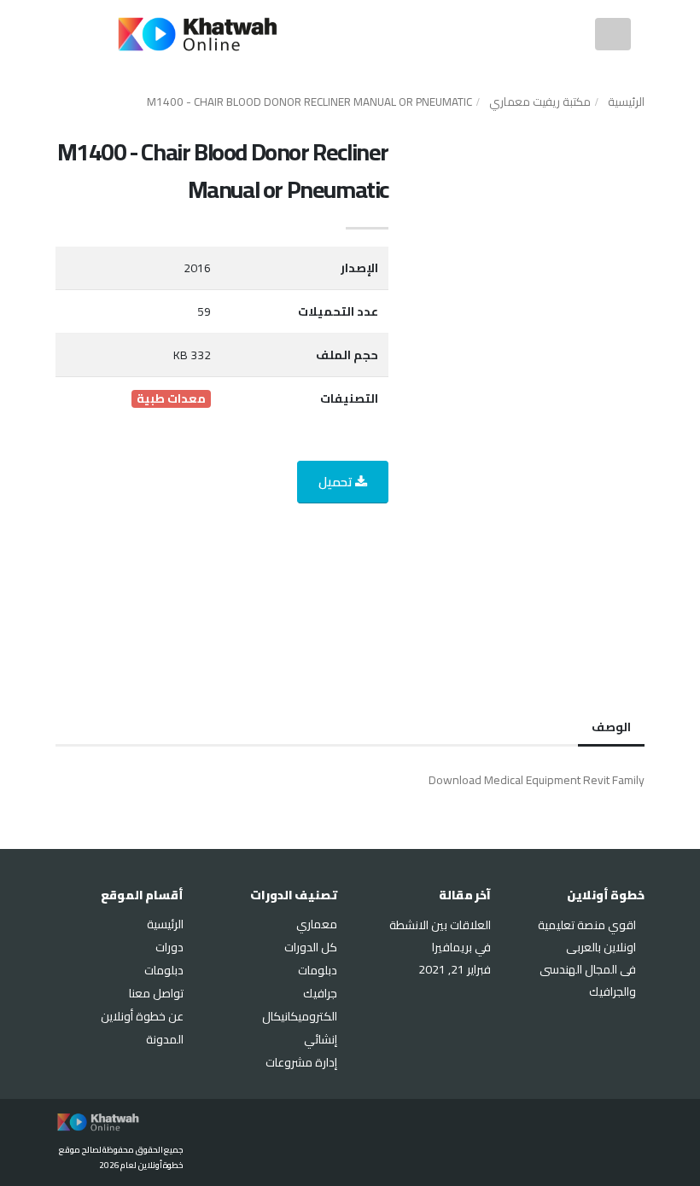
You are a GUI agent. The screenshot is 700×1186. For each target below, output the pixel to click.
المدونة (165, 1039)
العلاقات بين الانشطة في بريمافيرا (440, 936)
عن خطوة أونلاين (142, 1016)
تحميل (336, 481)
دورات (169, 947)
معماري (316, 924)
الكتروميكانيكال (299, 1016)
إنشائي (320, 1039)
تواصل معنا (156, 993)
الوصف (611, 727)
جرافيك (320, 993)
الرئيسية (626, 101)
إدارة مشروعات (301, 1062)
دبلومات (317, 970)
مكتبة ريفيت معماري (540, 101)
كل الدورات (310, 947)
